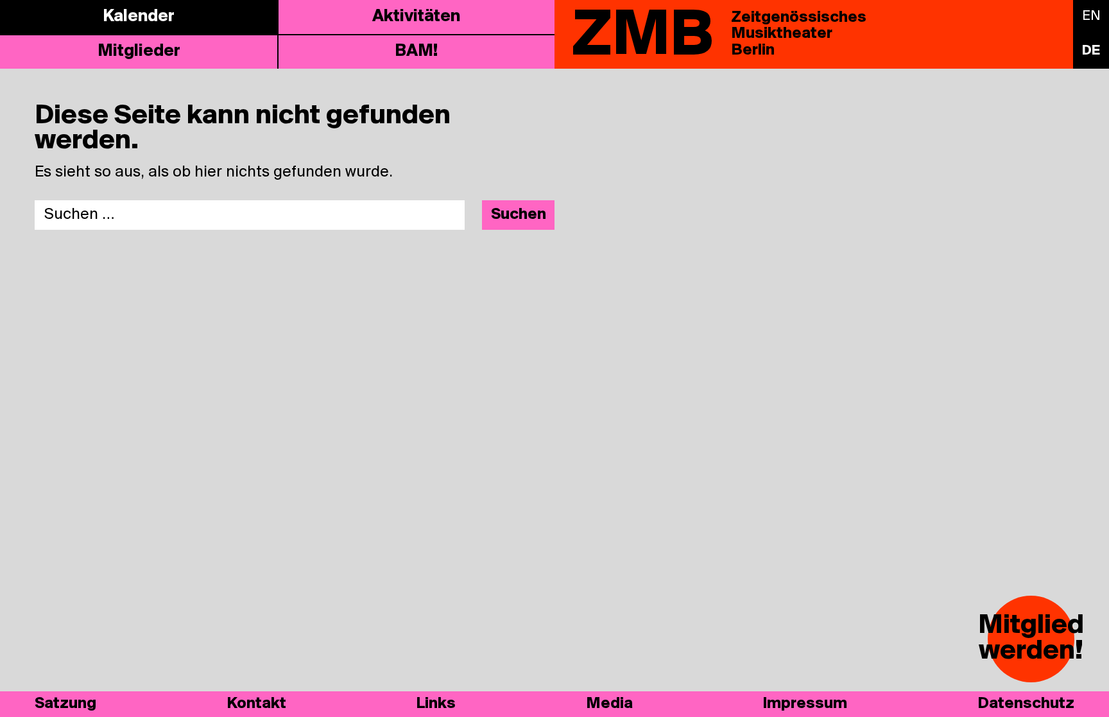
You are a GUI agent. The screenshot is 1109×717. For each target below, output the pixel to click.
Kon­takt (256, 704)
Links (436, 704)
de (1091, 51)
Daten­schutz (1025, 704)
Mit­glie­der (139, 51)
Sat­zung (65, 704)
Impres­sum (804, 704)
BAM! (416, 51)
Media (609, 704)
